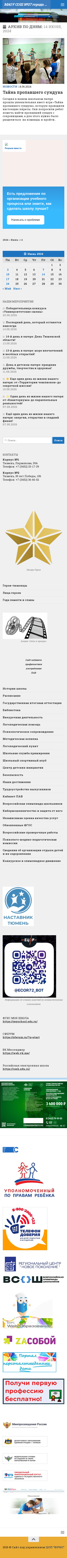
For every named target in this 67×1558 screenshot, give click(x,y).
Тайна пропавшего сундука (33, 92)
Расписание (12, 695)
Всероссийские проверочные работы (30, 832)
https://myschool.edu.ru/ (20, 1021)
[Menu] (62, 4)
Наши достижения (17, 782)
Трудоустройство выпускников (27, 789)
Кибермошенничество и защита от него (33, 810)
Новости (10, 86)
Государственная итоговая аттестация (32, 703)
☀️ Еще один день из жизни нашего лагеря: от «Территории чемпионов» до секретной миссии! (32, 382)
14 (43, 274)
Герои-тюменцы (15, 585)
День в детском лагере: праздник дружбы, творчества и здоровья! (29, 366)
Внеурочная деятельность (23, 717)
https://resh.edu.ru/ (16, 1069)
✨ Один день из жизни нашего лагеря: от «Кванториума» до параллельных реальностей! (33, 400)
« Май (7, 288)
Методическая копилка (20, 739)
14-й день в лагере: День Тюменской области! (31, 338)
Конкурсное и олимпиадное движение (32, 861)
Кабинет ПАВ (13, 796)
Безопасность (13, 775)
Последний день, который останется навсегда (32, 324)
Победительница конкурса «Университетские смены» (24, 310)
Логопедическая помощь (21, 724)
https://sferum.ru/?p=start (21, 1037)
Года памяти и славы (18, 600)
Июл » (17, 288)
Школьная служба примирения (26, 753)
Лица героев (12, 593)
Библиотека (11, 710)
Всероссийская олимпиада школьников (32, 803)
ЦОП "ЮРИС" (55, 1547)
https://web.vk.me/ (16, 1053)
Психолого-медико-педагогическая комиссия (30, 841)
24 (7, 283)
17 (7, 279)
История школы (15, 688)
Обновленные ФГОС (17, 825)
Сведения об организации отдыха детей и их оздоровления (33, 851)
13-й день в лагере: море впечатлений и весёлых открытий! (33, 352)
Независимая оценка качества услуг (30, 818)
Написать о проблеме (25, 219)
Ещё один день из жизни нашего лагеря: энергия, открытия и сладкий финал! (31, 417)
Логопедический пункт (20, 746)
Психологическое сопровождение (28, 731)
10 (7, 274)
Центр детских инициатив (23, 767)
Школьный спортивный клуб (24, 760)
